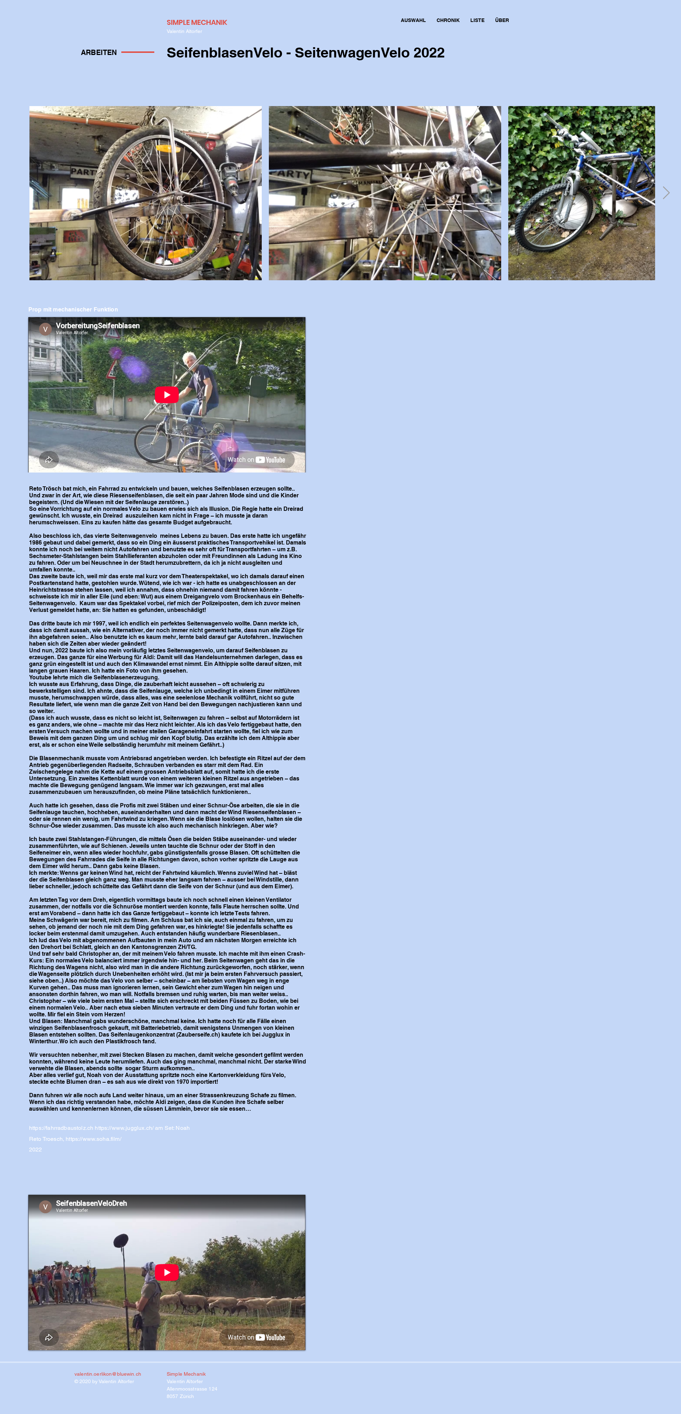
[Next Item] (666, 193)
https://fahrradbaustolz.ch (61, 1128)
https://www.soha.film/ (93, 1139)
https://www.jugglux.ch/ (124, 1128)
